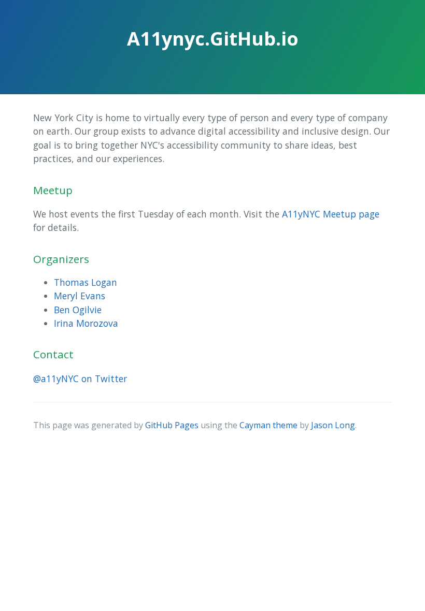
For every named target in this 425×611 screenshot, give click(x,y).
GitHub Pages (172, 425)
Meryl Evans (79, 295)
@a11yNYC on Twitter (80, 378)
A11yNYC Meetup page (330, 214)
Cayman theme (268, 425)
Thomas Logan (85, 282)
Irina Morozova (86, 323)
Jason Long (333, 425)
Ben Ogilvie (78, 309)
